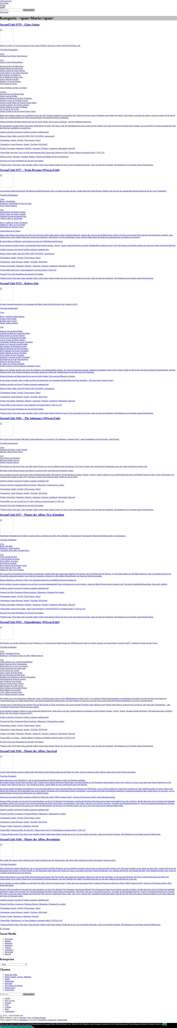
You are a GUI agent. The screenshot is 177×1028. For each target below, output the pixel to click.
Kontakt (8, 1003)
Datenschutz (62, 1020)
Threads (8, 948)
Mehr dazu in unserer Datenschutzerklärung (16, 1027)
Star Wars (8, 983)
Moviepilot (9, 952)
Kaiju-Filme (9, 990)
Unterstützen (9, 1011)
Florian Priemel (40, 1018)
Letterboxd (9, 950)
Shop (7, 1009)
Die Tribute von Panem (14, 986)
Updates (8, 1007)
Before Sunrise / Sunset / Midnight (18, 977)
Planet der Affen (11, 975)
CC (1, 1016)
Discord (8, 954)
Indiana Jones (10, 988)
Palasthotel (24, 1020)
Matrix (7, 979)
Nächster (6, 929)
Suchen (3, 5)
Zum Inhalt (4, 3)
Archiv (7, 998)
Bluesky (8, 941)
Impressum (52, 1020)
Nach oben (4, 12)
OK (165, 1024)
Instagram (8, 945)
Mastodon (8, 943)
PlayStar (23, 1018)
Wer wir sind (10, 1001)
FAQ (7, 1005)
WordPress (43, 1020)
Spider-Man (9, 981)
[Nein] (33, 1027)
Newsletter (9, 939)
